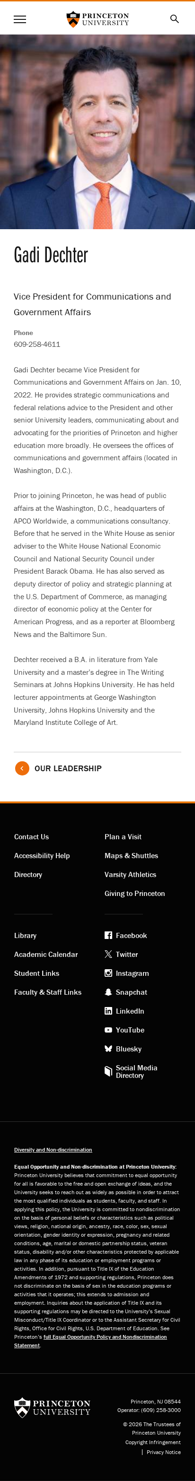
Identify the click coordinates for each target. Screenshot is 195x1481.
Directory (28, 874)
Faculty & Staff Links (47, 992)
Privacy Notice (164, 1452)
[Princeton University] (52, 1407)
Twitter (127, 954)
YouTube (130, 1029)
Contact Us (31, 836)
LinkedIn (130, 1011)
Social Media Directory (137, 1071)
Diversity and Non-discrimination (53, 1149)
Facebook (131, 935)
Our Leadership (68, 768)
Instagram (132, 973)
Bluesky (129, 1048)
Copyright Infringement (153, 1442)
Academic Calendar (46, 954)
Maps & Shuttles (131, 855)
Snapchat (131, 992)
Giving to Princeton (135, 893)
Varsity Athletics (130, 874)
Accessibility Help (42, 855)
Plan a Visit (123, 836)
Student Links (36, 973)
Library (25, 935)
